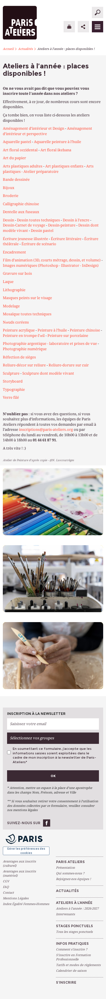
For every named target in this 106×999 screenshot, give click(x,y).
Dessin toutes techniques (38, 220)
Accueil (8, 49)
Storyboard (13, 381)
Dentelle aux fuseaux (21, 212)
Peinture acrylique (19, 330)
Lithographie (14, 290)
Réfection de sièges (19, 357)
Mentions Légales (16, 898)
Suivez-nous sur (23, 823)
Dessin (8, 220)
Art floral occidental (20, 150)
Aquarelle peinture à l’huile (57, 142)
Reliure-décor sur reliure (24, 365)
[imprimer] (69, 26)
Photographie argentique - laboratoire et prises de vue (50, 343)
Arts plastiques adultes (22, 166)
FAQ (6, 887)
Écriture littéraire (66, 239)
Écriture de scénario (38, 244)
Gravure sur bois (17, 273)
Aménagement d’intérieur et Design (33, 128)
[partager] (83, 26)
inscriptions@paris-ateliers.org (46, 429)
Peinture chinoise (85, 330)
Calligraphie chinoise (21, 204)
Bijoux (8, 188)
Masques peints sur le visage (27, 298)
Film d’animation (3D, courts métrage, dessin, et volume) (52, 260)
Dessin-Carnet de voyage (24, 225)
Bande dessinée (16, 179)
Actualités (25, 49)
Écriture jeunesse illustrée (25, 239)
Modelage (11, 306)
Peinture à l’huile (52, 330)
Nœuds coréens (16, 322)
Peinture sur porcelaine (67, 335)
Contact (8, 893)
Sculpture (11, 373)
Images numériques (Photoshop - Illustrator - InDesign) (51, 265)
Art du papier (14, 158)
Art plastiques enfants (64, 166)
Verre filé (11, 397)
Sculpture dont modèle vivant (48, 373)
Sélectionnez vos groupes (32, 738)
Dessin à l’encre (76, 220)
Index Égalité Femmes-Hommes (26, 904)
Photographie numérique (25, 349)
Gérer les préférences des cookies (26, 850)
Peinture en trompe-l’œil (24, 335)
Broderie (10, 196)
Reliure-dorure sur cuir (69, 365)
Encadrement (14, 252)
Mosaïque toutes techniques (27, 314)
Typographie (14, 389)
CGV (6, 881)
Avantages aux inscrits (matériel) (19, 874)
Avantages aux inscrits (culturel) (19, 864)
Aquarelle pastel (17, 142)
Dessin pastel (42, 230)
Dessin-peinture (61, 225)
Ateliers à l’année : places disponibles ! (66, 49)
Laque (8, 282)
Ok (53, 776)
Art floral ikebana (55, 150)
